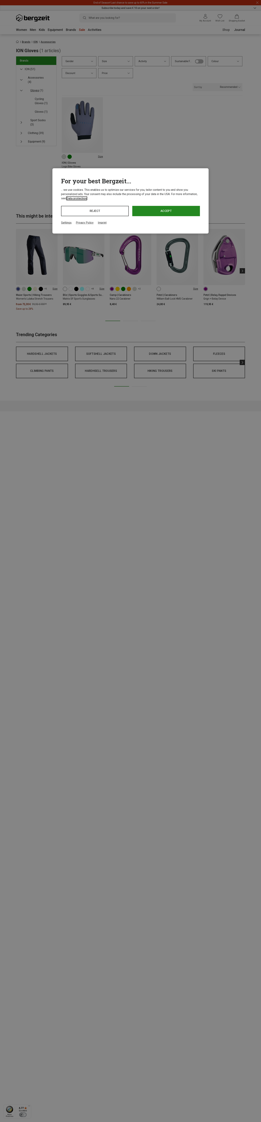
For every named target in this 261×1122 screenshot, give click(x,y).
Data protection (77, 198)
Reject (95, 211)
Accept (166, 211)
